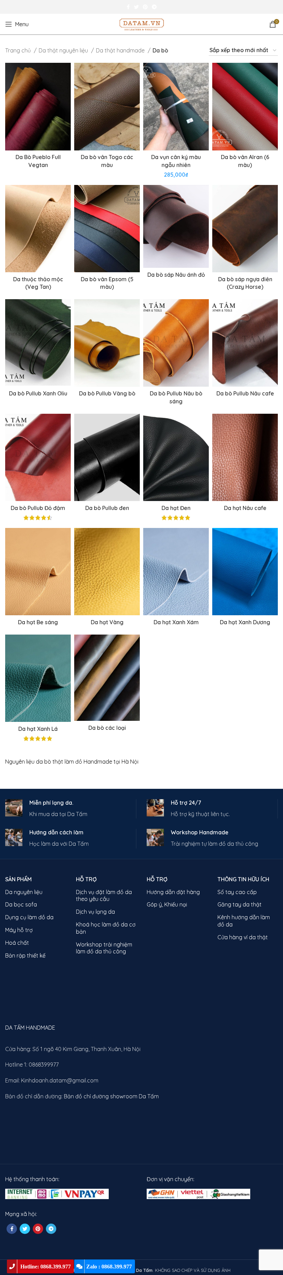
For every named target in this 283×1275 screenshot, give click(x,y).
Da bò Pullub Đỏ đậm (38, 507)
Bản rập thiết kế (25, 955)
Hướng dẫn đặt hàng (173, 892)
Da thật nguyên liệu (64, 50)
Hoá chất (17, 942)
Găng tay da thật (239, 904)
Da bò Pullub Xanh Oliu (38, 393)
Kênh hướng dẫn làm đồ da (243, 921)
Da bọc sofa (21, 904)
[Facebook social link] (128, 6)
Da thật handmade (121, 50)
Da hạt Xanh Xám (176, 622)
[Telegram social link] (154, 6)
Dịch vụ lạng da (95, 911)
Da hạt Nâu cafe (245, 507)
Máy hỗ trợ (19, 929)
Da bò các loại (107, 727)
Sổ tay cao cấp (237, 892)
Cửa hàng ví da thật (242, 937)
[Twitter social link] (136, 6)
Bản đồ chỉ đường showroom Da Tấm (111, 1096)
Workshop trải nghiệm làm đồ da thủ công (104, 948)
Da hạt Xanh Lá (38, 728)
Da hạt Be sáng (38, 622)
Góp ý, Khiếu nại (167, 904)
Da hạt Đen (176, 507)
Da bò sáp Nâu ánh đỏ (176, 274)
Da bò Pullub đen (107, 507)
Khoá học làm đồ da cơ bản (106, 928)
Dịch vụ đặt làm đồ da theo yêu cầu (104, 896)
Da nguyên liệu (23, 892)
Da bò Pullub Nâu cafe (245, 393)
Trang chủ (18, 50)
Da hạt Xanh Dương (245, 622)
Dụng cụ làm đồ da (29, 917)
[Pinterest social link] (145, 6)
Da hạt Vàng (107, 622)
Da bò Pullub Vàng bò (107, 393)
